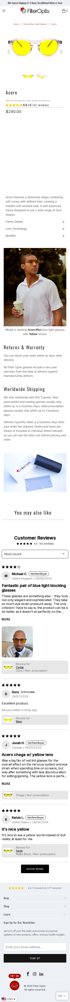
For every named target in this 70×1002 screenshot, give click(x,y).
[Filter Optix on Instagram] (35, 974)
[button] (14, 105)
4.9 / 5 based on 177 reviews (44, 888)
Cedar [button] (20, 667)
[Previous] (9, 51)
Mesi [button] (19, 721)
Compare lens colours (19, 145)
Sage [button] (19, 850)
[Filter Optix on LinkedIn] (42, 974)
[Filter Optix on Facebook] (28, 974)
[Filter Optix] (35, 11)
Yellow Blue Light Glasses (35, 24)
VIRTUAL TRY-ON (35, 175)
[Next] (61, 51)
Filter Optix (39, 986)
